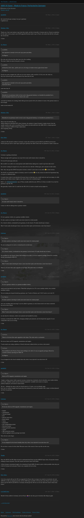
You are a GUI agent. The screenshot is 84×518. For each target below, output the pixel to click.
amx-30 (7, 10)
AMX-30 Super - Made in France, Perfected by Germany (23, 6)
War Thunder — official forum (8, 1)
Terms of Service (26, 512)
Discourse (9, 515)
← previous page (5, 503)
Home (2, 512)
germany (3, 10)
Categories (8, 512)
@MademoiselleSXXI (12, 182)
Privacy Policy (36, 512)
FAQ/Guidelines (16, 512)
